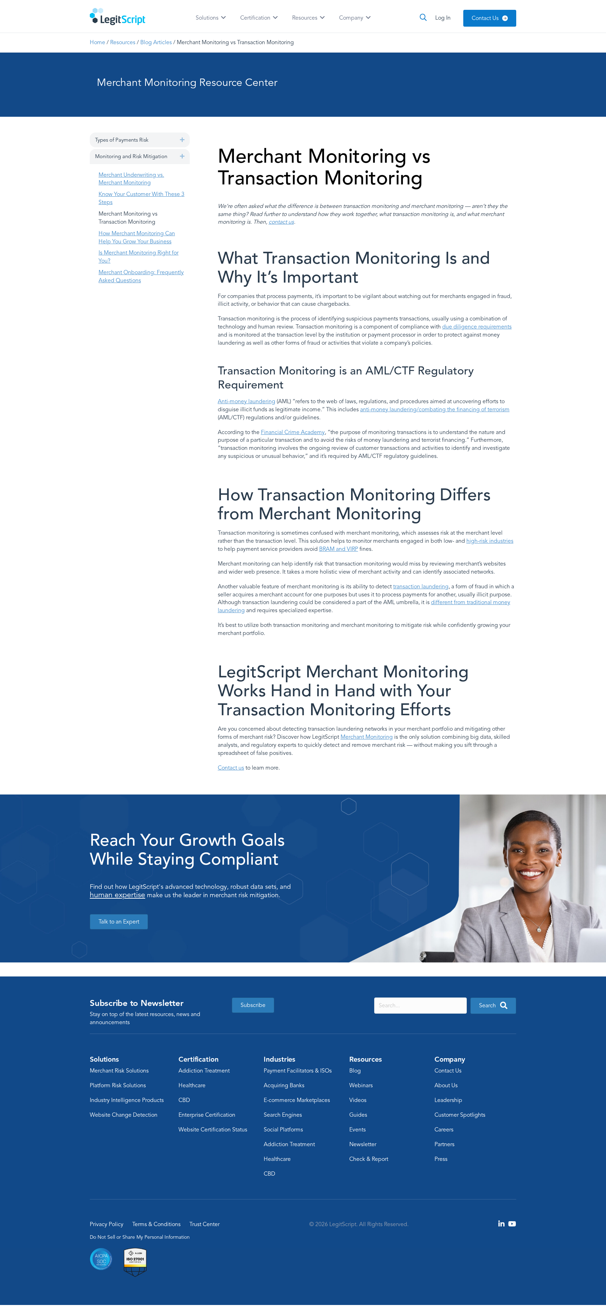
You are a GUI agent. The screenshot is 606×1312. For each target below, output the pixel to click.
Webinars (361, 1085)
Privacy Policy (106, 1224)
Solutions (208, 17)
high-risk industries (489, 541)
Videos (357, 1099)
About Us (446, 1085)
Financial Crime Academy (293, 432)
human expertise (117, 894)
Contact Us (448, 1070)
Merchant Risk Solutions (119, 1070)
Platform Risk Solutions (118, 1085)
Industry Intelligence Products (127, 1099)
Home (97, 42)
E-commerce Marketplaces (297, 1099)
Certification (256, 17)
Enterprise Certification (207, 1114)
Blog (355, 1070)
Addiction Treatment (204, 1070)
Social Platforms (283, 1129)
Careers (444, 1129)
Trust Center (204, 1224)
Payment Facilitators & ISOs (298, 1070)
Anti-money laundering (246, 401)
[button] (182, 139)
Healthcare (192, 1085)
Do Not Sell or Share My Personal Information (140, 1237)
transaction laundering (421, 586)
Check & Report (368, 1159)
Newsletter (362, 1144)
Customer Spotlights (460, 1114)
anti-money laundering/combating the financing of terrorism (435, 409)
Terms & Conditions (156, 1224)
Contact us (231, 767)
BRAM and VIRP (338, 549)
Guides (358, 1114)
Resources (305, 17)
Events (357, 1129)
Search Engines (283, 1114)
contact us (281, 221)
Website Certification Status (213, 1129)
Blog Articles (156, 42)
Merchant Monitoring (367, 736)
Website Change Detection (123, 1114)
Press (441, 1159)
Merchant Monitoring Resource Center (187, 82)
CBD (184, 1099)
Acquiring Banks (284, 1085)
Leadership (448, 1099)
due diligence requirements (477, 326)
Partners (444, 1144)
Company (352, 17)
